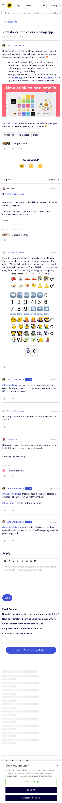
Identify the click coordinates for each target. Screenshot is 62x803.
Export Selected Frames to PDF (18, 633)
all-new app (17, 77)
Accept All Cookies (31, 797)
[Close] (57, 765)
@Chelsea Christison (11, 385)
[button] (3, 6)
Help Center (12, 123)
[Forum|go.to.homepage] (19, 5)
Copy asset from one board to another (22, 628)
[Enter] (4, 13)
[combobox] (31, 13)
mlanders (10, 188)
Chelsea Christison (15, 252)
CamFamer (11, 439)
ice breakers (48, 77)
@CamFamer (8, 503)
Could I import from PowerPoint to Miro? (23, 623)
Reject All (31, 789)
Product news (10, 21)
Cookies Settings (31, 781)
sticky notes (23, 134)
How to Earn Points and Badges (31, 650)
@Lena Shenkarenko (14, 194)
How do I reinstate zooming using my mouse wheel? (29, 618)
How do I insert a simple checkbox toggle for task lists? (30, 614)
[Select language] (44, 5)
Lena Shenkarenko (15, 45)
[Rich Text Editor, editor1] (31, 578)
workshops (9, 134)
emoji (35, 134)
